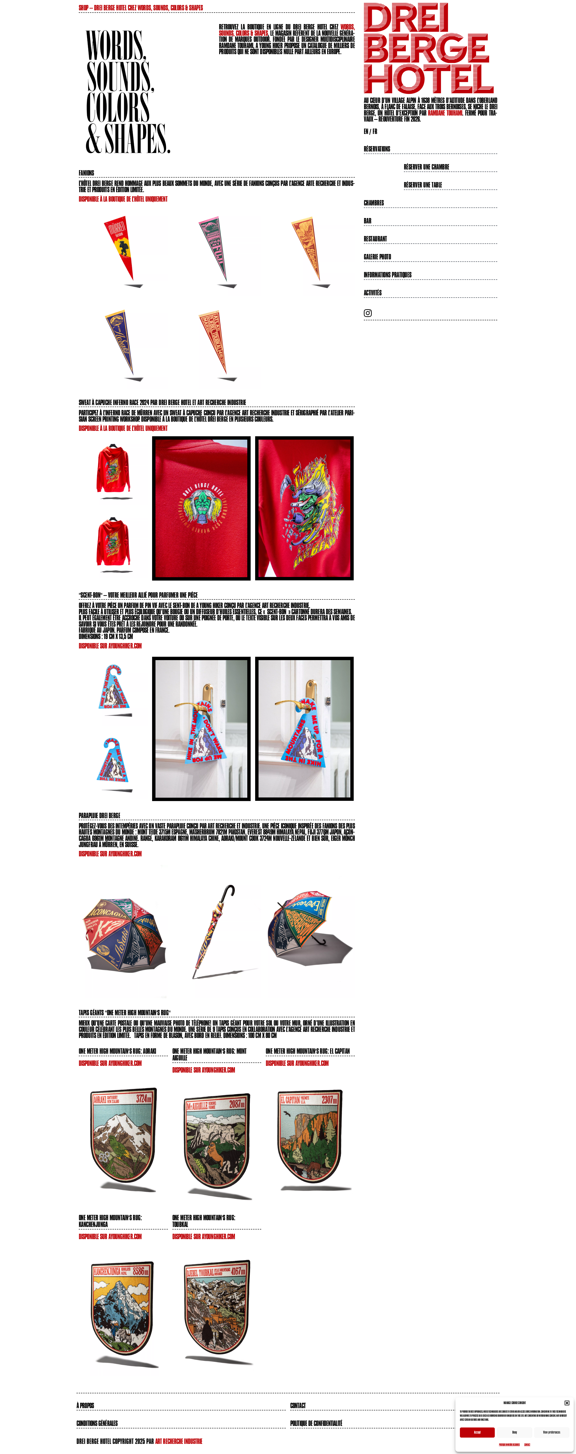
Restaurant (375, 239)
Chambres (374, 203)
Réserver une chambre (426, 167)
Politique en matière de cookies (509, 1444)
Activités (373, 293)
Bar (367, 221)
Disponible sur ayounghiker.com (110, 646)
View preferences (551, 1432)
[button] (567, 1403)
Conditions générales (96, 1423)
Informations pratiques (388, 275)
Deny (514, 1432)
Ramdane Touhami (445, 113)
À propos (85, 1406)
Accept (477, 1432)
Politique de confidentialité (316, 1423)
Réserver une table (423, 185)
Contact (527, 1444)
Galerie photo (377, 257)
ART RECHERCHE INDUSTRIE (178, 1441)
